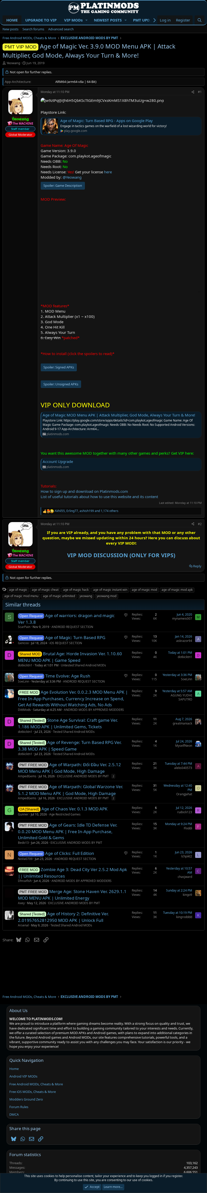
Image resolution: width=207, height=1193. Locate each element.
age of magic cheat (45, 590)
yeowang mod (106, 596)
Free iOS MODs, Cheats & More (32, 1091)
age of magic (18, 590)
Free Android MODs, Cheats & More (36, 1084)
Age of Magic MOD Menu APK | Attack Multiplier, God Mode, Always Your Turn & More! (119, 414)
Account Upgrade (58, 461)
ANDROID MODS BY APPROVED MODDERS (94, 710)
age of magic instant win (110, 590)
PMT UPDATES (146, 19)
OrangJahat (184, 794)
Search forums (33, 29)
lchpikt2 (186, 856)
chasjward (185, 877)
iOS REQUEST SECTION (65, 643)
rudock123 (184, 812)
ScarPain (24, 627)
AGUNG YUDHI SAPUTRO (181, 697)
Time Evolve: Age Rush (67, 676)
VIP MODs (73, 19)
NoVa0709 (25, 859)
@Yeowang (72, 177)
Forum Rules (18, 1107)
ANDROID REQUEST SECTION (72, 627)
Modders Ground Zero (26, 1099)
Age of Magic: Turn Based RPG (75, 637)
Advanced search (61, 29)
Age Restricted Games (65, 814)
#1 (200, 92)
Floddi (188, 828)
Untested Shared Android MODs (83, 665)
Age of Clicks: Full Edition (69, 853)
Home (14, 1068)
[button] (86, 20)
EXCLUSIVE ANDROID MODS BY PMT (83, 776)
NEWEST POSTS (108, 19)
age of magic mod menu (21, 596)
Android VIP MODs (23, 1076)
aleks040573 (183, 768)
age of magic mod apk (177, 590)
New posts (10, 29)
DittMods (24, 710)
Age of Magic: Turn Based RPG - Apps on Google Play (106, 120)
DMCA (14, 1114)
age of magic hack (76, 590)
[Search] (199, 20)
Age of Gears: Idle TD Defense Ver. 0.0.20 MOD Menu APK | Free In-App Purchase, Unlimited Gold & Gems (67, 831)
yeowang (86, 596)
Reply (197, 566)
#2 (200, 524)
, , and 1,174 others (86, 511)
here (108, 171)
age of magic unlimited (59, 596)
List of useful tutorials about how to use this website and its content (99, 496)
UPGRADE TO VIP (41, 19)
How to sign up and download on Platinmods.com (84, 491)
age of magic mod (144, 590)
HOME (12, 19)
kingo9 (187, 895)
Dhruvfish (25, 881)
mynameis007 (182, 618)
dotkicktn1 (25, 665)
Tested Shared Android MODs (74, 732)
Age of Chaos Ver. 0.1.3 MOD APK (74, 809)
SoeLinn (23, 681)
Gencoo (23, 643)
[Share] (193, 92)
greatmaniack (182, 723)
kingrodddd (184, 917)
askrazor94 (184, 641)
